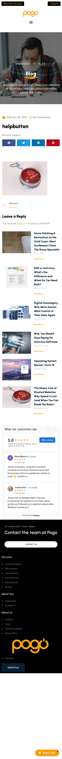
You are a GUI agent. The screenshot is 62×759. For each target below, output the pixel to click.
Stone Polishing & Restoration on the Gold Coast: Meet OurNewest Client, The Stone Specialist (46, 241)
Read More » (39, 259)
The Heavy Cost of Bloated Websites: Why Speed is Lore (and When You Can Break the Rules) (46, 396)
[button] (31, 22)
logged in (22, 223)
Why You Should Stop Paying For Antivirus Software (46, 337)
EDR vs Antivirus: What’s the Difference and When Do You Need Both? (45, 276)
